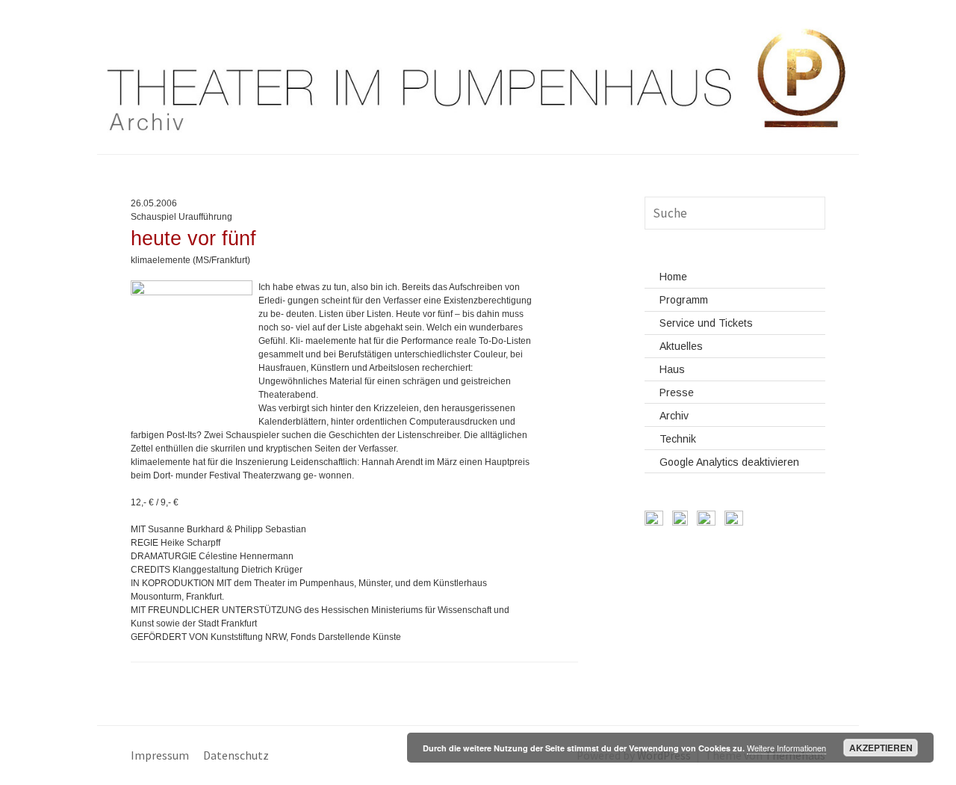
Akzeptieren (881, 747)
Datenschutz (236, 755)
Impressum (160, 755)
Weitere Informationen (786, 748)
